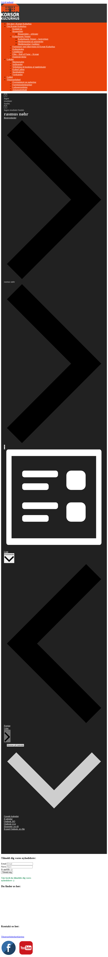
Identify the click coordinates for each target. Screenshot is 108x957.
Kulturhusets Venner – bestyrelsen (33, 39)
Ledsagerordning (19, 87)
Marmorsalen (18, 62)
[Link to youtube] (26, 954)
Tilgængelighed (14, 79)
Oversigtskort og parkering (24, 82)
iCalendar (8, 819)
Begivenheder (10, 118)
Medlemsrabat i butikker (29, 44)
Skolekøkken (18, 72)
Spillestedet (17, 64)
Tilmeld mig (7, 872)
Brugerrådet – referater (28, 34)
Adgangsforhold (19, 90)
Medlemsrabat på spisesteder (30, 41)
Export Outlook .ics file (14, 829)
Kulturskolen (18, 49)
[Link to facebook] (9, 954)
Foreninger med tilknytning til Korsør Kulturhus (33, 46)
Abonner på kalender (15, 745)
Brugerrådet (17, 31)
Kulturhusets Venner (21, 36)
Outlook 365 (9, 821)
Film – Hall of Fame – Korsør (25, 54)
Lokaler (10, 59)
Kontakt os (17, 29)
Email (3, 864)
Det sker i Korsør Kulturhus (19, 24)
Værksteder (17, 74)
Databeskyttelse (19, 57)
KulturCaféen (18, 69)
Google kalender (11, 816)
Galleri (10, 77)
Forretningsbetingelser (22, 84)
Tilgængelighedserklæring (12, 937)
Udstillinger (17, 51)
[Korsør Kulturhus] (10, 19)
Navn (3, 866)
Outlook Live (10, 824)
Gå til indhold (7, 2)
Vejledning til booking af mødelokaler (29, 67)
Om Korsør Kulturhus (16, 26)
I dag (6, 728)
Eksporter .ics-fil (11, 826)
